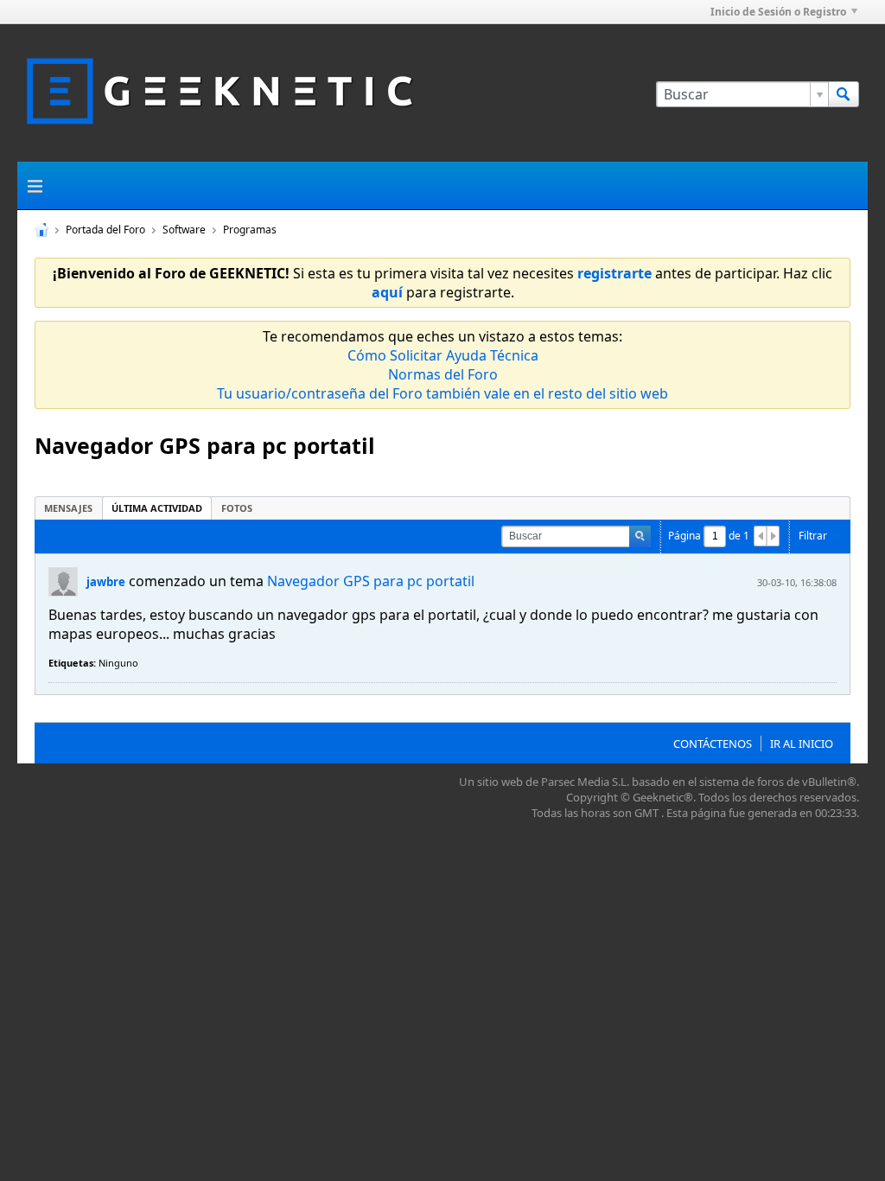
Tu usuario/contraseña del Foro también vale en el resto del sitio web (442, 393)
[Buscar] (843, 94)
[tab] (68, 508)
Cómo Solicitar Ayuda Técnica (442, 355)
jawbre (105, 582)
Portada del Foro (105, 229)
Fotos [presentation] (236, 507)
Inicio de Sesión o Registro (778, 11)
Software (184, 229)
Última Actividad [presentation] (156, 507)
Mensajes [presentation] (68, 507)
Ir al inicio (801, 743)
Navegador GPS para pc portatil (370, 580)
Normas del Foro (443, 374)
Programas (250, 229)
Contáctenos (712, 743)
